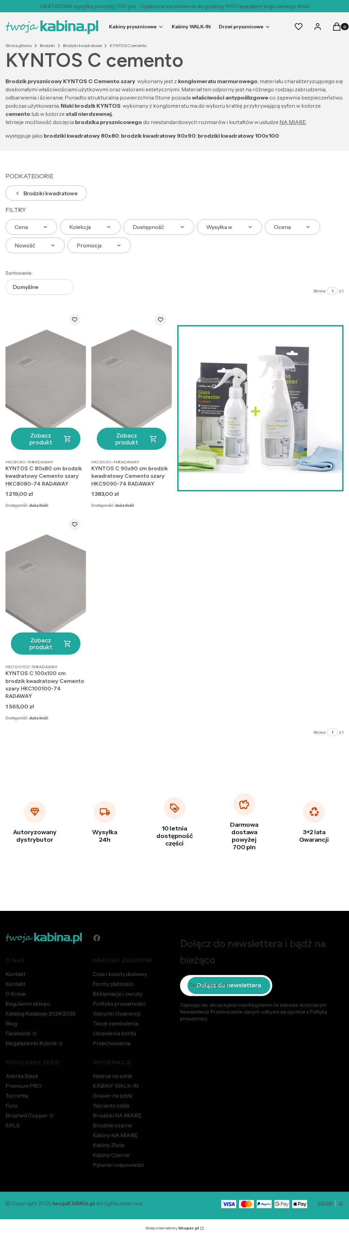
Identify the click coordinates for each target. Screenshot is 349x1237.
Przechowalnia (111, 1043)
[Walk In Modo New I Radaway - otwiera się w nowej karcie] (260, 408)
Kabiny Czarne (111, 1154)
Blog (11, 1023)
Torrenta (16, 1095)
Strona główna (18, 45)
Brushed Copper (27, 1115)
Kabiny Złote (108, 1145)
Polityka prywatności (119, 1003)
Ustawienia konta (114, 1033)
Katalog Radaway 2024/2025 (40, 1013)
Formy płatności (113, 983)
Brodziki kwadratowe (82, 45)
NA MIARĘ (292, 122)
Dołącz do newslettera (229, 985)
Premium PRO (23, 1085)
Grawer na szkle (113, 1095)
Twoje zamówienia (115, 1023)
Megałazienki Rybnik (31, 1043)
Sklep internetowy (172, 1228)
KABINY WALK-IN (115, 1085)
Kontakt (15, 974)
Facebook (18, 1033)
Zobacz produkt (40, 439)
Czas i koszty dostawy (120, 974)
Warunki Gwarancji (116, 1013)
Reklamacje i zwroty (117, 993)
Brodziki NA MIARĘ (117, 1115)
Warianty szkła (111, 1105)
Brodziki (47, 45)
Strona (319, 290)
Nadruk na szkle (112, 1075)
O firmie (15, 993)
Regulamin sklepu (27, 1003)
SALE (12, 1125)
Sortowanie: (18, 273)
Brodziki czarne (112, 1125)
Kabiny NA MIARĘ (115, 1135)
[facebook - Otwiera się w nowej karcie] (97, 938)
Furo (11, 1105)
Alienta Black (22, 1075)
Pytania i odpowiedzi (118, 1164)
